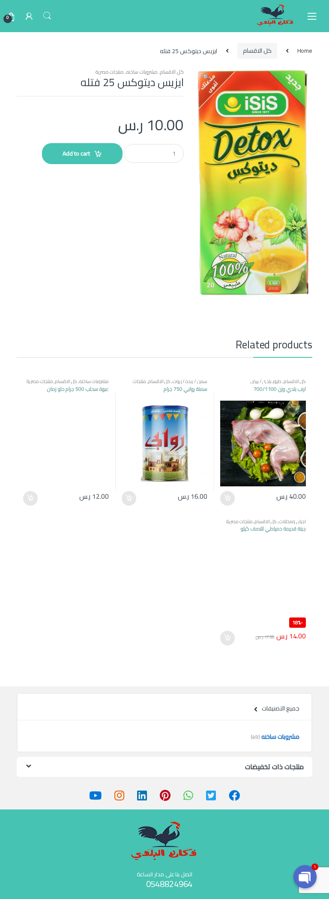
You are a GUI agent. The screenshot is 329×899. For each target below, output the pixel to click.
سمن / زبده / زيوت (190, 381)
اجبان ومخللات (292, 521)
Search (47, 16)
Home (304, 50)
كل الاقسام (257, 50)
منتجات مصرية (110, 72)
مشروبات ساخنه (142, 72)
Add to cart (76, 153)
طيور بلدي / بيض (266, 381)
